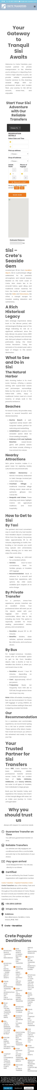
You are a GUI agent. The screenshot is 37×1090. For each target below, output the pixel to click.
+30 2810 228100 (13, 1)
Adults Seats (10, 165)
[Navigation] (35, 6)
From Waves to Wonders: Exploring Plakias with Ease (31, 999)
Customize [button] (29, 1088)
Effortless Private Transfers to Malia (19, 1009)
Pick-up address (14, 150)
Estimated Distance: (17, 240)
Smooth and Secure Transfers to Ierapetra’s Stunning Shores (31, 963)
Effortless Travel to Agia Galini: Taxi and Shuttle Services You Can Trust (31, 982)
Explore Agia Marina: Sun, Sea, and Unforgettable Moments (9, 1043)
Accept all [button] (7, 1088)
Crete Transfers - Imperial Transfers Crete (17, 883)
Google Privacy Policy (27, 1085)
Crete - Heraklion (13, 925)
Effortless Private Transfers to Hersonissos (8, 954)
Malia (14, 294)
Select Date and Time (16, 138)
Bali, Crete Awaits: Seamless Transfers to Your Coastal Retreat (7, 1027)
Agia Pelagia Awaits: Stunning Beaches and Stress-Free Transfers (19, 956)
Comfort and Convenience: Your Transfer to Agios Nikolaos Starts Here (8, 1061)
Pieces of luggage (23, 165)
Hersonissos (24, 294)
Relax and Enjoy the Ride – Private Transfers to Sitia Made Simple (7, 1010)
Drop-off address (14, 157)
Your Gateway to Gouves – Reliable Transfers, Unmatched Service (20, 1055)
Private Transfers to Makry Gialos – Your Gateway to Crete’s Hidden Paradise (19, 976)
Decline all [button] (18, 1088)
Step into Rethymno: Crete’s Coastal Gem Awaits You (31, 1035)
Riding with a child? (19, 182)
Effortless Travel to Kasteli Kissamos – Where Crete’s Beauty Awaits (7, 970)
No (22, 188)
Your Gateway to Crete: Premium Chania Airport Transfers (19, 995)
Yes (16, 188)
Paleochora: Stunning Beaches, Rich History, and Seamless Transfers (20, 1038)
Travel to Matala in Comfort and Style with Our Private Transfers (31, 1018)
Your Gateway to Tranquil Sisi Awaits (31, 1050)
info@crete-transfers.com (28, 1)
